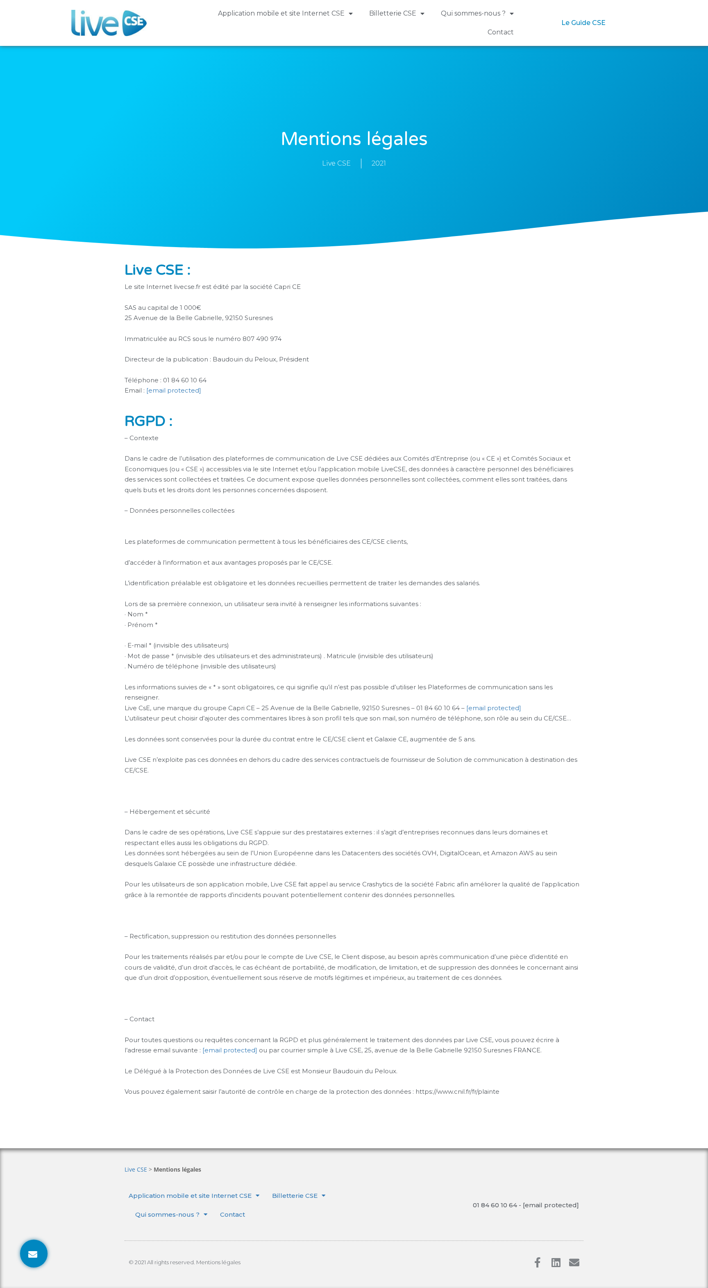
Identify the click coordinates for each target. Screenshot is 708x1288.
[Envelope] (574, 1262)
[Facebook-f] (537, 1262)
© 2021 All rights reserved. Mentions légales (185, 1262)
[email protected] (173, 390)
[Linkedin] (556, 1262)
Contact (501, 32)
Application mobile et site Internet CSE (281, 13)
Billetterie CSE (392, 13)
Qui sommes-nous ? (473, 13)
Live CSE (136, 1169)
